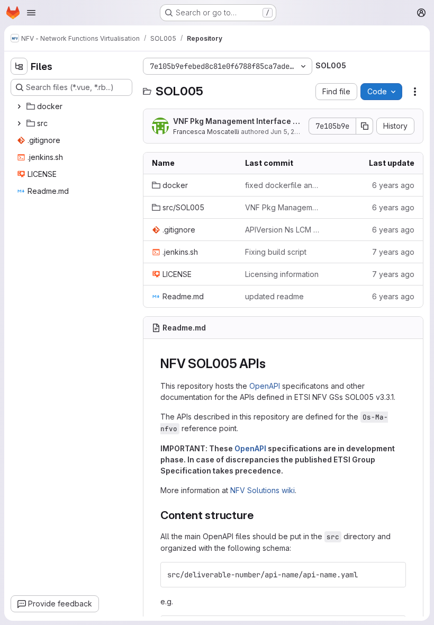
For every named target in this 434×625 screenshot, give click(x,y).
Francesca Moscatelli (206, 132)
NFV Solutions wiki (262, 490)
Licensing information (282, 274)
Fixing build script (275, 251)
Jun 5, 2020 (288, 132)
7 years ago (393, 251)
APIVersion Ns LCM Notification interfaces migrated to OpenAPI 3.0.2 (283, 229)
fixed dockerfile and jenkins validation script (283, 185)
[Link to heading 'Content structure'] (259, 515)
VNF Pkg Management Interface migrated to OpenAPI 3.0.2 (237, 122)
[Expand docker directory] (19, 106)
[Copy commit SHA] (364, 126)
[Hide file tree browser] (19, 66)
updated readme (274, 296)
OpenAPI (264, 385)
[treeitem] (72, 106)
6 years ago (393, 185)
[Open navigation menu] (31, 12)
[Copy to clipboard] (393, 574)
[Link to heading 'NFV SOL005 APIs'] (272, 363)
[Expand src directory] (19, 123)
